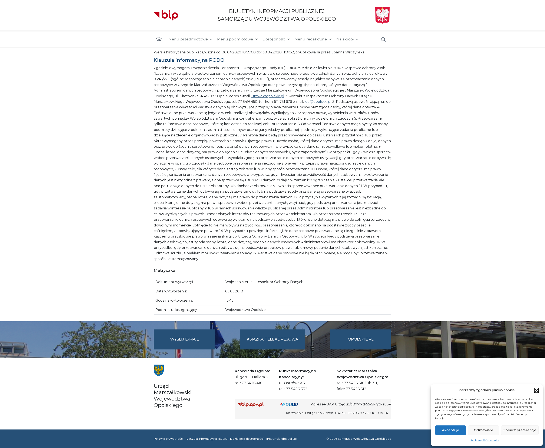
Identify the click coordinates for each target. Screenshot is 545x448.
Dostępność (273, 39)
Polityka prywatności (168, 438)
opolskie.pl (360, 339)
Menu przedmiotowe (188, 39)
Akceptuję (450, 430)
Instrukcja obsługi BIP (282, 438)
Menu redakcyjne (310, 39)
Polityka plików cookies (484, 440)
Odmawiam (483, 430)
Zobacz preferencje (519, 430)
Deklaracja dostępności (247, 438)
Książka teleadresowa (272, 339)
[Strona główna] (159, 39)
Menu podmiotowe (235, 39)
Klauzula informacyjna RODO (207, 438)
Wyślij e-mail (192, 343)
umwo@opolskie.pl (267, 96)
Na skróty (345, 39)
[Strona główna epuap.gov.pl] (294, 404)
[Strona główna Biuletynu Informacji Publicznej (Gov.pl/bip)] (256, 404)
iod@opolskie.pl (318, 102)
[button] (536, 390)
